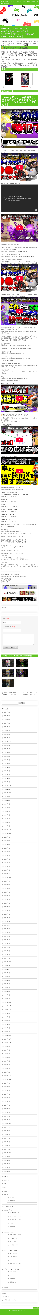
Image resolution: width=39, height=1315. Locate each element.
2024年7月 (7, 804)
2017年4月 (7, 1105)
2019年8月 (7, 1017)
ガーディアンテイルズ (15, 1216)
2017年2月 (7, 1112)
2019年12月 (7, 1002)
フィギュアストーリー (15, 1223)
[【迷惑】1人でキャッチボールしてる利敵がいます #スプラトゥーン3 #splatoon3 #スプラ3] (22, 662)
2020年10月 (7, 969)
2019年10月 (7, 1009)
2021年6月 (7, 940)
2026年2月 (7, 734)
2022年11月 (7, 877)
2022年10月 (7, 881)
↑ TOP (36, 1307)
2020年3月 (7, 991)
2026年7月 (7, 716)
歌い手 (19, 36)
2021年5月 (7, 943)
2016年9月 (7, 1131)
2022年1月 (7, 914)
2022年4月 (7, 903)
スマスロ (3, 36)
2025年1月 (7, 782)
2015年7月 (7, 1160)
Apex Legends (13, 1256)
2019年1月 (7, 1031)
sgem (11, 1275)
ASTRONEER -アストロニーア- (17, 1260)
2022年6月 (7, 896)
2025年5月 (7, 767)
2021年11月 (7, 921)
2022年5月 (7, 899)
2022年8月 (7, 888)
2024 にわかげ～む (17, 1310)
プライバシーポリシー (10, 1300)
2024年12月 (7, 785)
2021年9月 (7, 929)
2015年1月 (7, 1167)
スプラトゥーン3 (18, 34)
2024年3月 (7, 818)
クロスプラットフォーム (20, 28)
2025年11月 (7, 745)
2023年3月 (7, 862)
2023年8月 (7, 844)
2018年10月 (7, 1042)
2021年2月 (7, 954)
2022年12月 (7, 874)
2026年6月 (7, 719)
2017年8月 (7, 1090)
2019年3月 (7, 1028)
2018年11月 (7, 1039)
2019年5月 (7, 1024)
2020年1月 (7, 998)
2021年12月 (7, 918)
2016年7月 (7, 1138)
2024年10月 (7, 793)
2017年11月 (7, 1079)
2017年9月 (7, 1087)
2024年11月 (7, 789)
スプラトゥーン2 (14, 1238)
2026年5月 (7, 723)
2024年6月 (7, 807)
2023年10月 (7, 837)
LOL (5, 1187)
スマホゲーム (5, 31)
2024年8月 (7, 800)
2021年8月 (7, 932)
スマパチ (11, 36)
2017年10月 (7, 1083)
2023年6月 (7, 851)
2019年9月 (7, 1013)
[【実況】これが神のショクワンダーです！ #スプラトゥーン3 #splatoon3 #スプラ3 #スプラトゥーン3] (8, 683)
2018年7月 (7, 1053)
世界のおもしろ (29, 34)
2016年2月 (7, 1149)
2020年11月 (7, 965)
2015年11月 (7, 1153)
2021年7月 (7, 936)
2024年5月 (7, 811)
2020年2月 (7, 995)
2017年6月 (7, 1097)
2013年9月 (7, 1171)
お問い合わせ (8, 1296)
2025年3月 (7, 774)
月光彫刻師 (12, 1226)
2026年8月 (7, 712)
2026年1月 (7, 738)
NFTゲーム (12, 1278)
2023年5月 (7, 855)
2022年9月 (7, 885)
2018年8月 (7, 1050)
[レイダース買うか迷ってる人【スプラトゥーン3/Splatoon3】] (8, 662)
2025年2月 (7, 778)
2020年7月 (7, 980)
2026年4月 (7, 727)
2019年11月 (7, 1006)
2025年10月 (7, 749)
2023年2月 (7, 866)
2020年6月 (7, 984)
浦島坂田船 (12, 1200)
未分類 (6, 1287)
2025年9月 (7, 752)
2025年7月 (7, 760)
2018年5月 (7, 1061)
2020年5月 (7, 987)
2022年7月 (7, 892)
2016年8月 (7, 1134)
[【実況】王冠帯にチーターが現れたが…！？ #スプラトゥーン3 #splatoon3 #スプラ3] (22, 673)
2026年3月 (7, 730)
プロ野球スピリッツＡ (15, 1219)
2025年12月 (7, 741)
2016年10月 (7, 1127)
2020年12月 (7, 962)
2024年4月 (7, 815)
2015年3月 (7, 1164)
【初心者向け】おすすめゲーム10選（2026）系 (17, 59)
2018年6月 (7, 1057)
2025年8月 (7, 756)
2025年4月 (7, 771)
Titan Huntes (13, 1271)
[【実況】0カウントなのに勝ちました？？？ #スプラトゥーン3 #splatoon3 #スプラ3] (8, 673)
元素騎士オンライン (15, 1282)
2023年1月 (7, 870)
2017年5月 (7, 1101)
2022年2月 (7, 910)
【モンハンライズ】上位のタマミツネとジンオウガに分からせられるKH (28, 693)
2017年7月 (7, 1094)
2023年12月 (7, 829)
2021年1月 (7, 958)
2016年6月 (7, 1142)
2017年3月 (7, 1109)
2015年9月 (7, 1156)
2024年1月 (7, 826)
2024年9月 (7, 796)
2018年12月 (7, 1035)
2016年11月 (7, 1123)
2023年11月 (7, 833)
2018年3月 (7, 1068)
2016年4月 (7, 1145)
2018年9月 (7, 1046)
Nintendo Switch (5, 28)
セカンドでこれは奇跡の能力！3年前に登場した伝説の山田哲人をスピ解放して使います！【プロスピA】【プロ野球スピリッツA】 (9, 693)
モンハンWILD (5, 34)
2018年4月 (7, 1065)
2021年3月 (7, 951)
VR (5, 1183)
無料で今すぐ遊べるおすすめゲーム (13, 52)
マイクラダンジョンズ (15, 1263)
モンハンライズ (14, 1241)
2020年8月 (7, 976)
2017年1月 (7, 1116)
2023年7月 (7, 848)
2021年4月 (7, 947)
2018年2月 (7, 1072)
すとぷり (12, 1197)
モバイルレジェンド (15, 1212)
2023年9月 (7, 840)
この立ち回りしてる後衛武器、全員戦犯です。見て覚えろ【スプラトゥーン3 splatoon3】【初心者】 (19, 101)
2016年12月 (7, 1120)
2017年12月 (7, 1076)
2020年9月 (7, 973)
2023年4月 (7, 859)
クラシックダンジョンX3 (16, 1234)
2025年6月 (7, 763)
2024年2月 (7, 822)
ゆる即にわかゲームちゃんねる (16, 48)
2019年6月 (7, 1020)
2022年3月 (7, 907)
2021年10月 (7, 925)
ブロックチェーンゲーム (19, 31)
